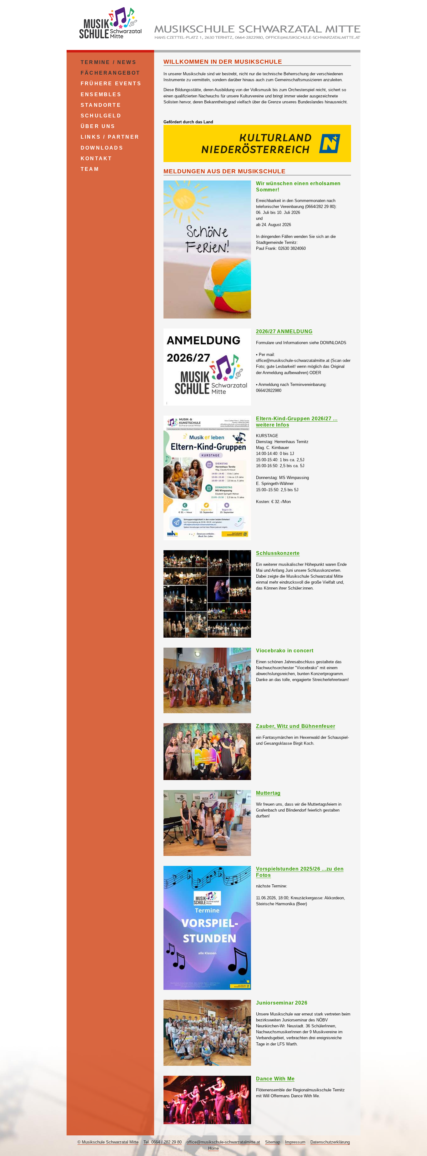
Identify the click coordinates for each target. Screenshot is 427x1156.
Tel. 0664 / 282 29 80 (162, 1142)
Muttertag (268, 793)
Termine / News (109, 62)
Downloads (102, 148)
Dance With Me (275, 1078)
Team (90, 169)
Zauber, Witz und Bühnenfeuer (295, 726)
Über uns (98, 126)
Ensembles (101, 94)
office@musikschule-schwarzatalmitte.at (223, 1142)
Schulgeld (101, 115)
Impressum (295, 1142)
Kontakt (96, 158)
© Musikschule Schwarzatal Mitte (108, 1142)
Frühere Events (111, 83)
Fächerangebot (111, 73)
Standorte (101, 105)
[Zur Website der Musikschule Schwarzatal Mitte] (110, 40)
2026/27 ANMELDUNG (284, 331)
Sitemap (272, 1142)
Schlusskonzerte (278, 553)
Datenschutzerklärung (330, 1142)
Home (213, 1148)
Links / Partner (110, 137)
